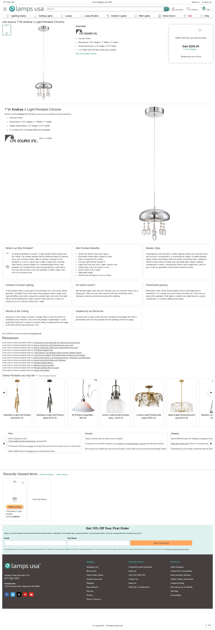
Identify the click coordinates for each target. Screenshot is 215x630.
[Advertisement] (66, 616)
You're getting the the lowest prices (22, 441)
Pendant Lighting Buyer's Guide (46, 368)
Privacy (89, 595)
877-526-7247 (9, 2)
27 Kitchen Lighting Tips (43, 350)
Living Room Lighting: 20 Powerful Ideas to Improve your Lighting (59, 355)
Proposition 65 (35, 334)
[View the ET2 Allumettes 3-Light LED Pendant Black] (50, 396)
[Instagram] (19, 594)
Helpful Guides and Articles (182, 579)
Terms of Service (93, 599)
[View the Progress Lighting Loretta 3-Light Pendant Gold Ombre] (149, 396)
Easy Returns (92, 587)
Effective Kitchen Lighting (44, 365)
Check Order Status (94, 575)
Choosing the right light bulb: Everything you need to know (57, 343)
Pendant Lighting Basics (43, 363)
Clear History (62, 474)
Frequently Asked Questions (140, 567)
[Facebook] (6, 594)
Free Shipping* (102, 2)
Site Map (174, 591)
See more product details (86, 54)
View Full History (46, 474)
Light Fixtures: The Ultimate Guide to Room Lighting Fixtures (58, 353)
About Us (195, 2)
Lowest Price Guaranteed (181, 571)
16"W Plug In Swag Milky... (83, 415)
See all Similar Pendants (47, 376)
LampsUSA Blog (177, 583)
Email (6, 538)
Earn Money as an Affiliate (181, 587)
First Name (72, 538)
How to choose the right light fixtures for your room (53, 345)
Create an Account (94, 579)
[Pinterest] (25, 594)
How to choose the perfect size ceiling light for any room (56, 348)
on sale (30, 446)
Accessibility (176, 595)
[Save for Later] (199, 30)
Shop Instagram (177, 567)
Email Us (132, 571)
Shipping (90, 583)
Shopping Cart (92, 567)
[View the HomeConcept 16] (83, 396)
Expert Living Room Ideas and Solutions (50, 360)
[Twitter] (13, 594)
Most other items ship (179, 444)
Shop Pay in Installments (139, 587)
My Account (91, 571)
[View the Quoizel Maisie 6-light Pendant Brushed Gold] (182, 396)
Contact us (31, 451)
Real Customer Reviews (181, 575)
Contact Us (207, 2)
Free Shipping (190, 49)
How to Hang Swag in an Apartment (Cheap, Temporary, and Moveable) (62, 358)
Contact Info (9, 584)
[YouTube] (31, 594)
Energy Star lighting (41, 370)
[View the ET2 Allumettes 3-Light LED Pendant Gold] (17, 396)
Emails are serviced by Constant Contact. (177, 549)
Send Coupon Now (161, 543)
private (120, 444)
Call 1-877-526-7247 (137, 575)
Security (89, 591)
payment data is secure (136, 444)
